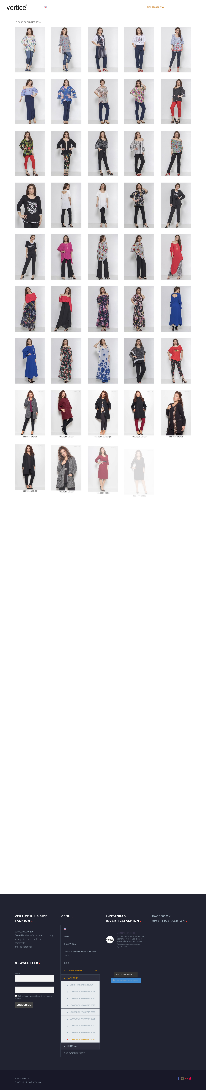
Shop (57, 7)
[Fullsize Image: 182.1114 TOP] (66, 630)
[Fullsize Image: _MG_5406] (139, 101)
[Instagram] (182, 1078)
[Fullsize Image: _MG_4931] (30, 361)
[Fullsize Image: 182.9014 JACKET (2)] (103, 414)
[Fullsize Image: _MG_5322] (176, 361)
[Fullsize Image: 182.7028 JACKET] (176, 414)
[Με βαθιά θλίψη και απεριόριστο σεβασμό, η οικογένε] (110, 954)
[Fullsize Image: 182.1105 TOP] (176, 632)
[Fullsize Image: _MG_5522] (139, 49)
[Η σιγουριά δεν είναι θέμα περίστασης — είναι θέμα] (131, 966)
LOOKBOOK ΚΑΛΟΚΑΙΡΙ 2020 (82, 1025)
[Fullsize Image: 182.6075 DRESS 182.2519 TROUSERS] (176, 468)
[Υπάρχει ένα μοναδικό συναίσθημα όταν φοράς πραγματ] (131, 960)
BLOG (136, 7)
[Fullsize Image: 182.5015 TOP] (176, 576)
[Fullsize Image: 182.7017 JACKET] (66, 468)
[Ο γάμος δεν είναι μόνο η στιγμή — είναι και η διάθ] (131, 954)
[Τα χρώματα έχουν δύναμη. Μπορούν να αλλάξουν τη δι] (120, 960)
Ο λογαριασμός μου (182, 7)
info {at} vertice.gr (23, 946)
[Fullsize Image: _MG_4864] (139, 361)
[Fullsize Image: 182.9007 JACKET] (139, 414)
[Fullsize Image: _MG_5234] (139, 153)
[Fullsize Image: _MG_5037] (30, 309)
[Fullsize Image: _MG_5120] (30, 257)
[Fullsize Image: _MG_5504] (30, 101)
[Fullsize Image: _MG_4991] (103, 309)
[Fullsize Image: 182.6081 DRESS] (103, 468)
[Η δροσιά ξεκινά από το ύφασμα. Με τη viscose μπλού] (120, 966)
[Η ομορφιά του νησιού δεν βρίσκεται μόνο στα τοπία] (141, 960)
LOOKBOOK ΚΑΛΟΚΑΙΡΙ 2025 (82, 991)
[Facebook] (178, 1078)
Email (17, 984)
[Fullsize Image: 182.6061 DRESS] (139, 522)
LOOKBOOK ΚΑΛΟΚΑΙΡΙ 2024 (82, 998)
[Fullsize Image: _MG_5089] (103, 257)
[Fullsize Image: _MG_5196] (66, 205)
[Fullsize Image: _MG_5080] (139, 257)
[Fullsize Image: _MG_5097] (66, 257)
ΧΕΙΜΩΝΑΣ (72, 1046)
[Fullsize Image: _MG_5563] (30, 49)
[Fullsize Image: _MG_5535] (103, 49)
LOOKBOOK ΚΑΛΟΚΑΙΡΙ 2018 (82, 1039)
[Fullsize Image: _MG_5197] (30, 205)
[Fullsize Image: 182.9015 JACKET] (30, 414)
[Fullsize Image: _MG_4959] (139, 309)
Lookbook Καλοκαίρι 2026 (81, 984)
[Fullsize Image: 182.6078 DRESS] (139, 468)
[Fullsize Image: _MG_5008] (66, 309)
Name (17, 973)
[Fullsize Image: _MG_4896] (103, 361)
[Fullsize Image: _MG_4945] (176, 309)
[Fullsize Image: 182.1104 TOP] (30, 687)
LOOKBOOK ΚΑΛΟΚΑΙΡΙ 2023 (82, 1005)
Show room (74, 7)
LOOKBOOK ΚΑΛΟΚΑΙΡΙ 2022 (82, 1012)
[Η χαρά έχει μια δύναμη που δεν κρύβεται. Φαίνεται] (120, 954)
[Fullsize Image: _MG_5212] (176, 153)
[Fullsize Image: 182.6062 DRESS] (103, 522)
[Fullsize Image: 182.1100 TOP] (66, 691)
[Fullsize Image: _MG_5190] (103, 205)
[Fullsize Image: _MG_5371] (30, 153)
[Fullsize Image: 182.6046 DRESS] (103, 576)
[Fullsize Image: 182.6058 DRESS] (176, 522)
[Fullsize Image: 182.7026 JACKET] (30, 468)
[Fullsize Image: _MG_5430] (103, 101)
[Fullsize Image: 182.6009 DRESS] (139, 576)
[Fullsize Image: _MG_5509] (176, 49)
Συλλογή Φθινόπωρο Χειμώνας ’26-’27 (107, 7)
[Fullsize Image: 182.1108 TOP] (103, 630)
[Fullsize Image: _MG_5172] (139, 205)
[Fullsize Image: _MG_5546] (66, 49)
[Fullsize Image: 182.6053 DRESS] (30, 576)
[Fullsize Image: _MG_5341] (66, 153)
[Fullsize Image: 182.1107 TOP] (139, 631)
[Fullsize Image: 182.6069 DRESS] (30, 522)
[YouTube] (186, 1078)
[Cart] (199, 7)
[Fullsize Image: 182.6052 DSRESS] (66, 576)
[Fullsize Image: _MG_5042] (176, 257)
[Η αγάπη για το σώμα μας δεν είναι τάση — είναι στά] (141, 954)
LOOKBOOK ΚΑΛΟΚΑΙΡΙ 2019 (82, 1032)
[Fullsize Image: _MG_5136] (176, 205)
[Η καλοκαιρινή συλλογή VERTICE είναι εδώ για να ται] (110, 960)
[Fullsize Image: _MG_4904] (66, 361)
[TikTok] (190, 1078)
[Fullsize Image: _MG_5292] (103, 153)
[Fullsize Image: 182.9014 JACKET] (66, 414)
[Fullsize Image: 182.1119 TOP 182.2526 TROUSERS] (30, 630)
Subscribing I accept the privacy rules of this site (33, 997)
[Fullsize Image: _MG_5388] (176, 101)
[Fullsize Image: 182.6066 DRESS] (66, 522)
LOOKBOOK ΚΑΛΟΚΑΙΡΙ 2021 (82, 1018)
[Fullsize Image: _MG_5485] (66, 101)
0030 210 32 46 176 (24, 931)
